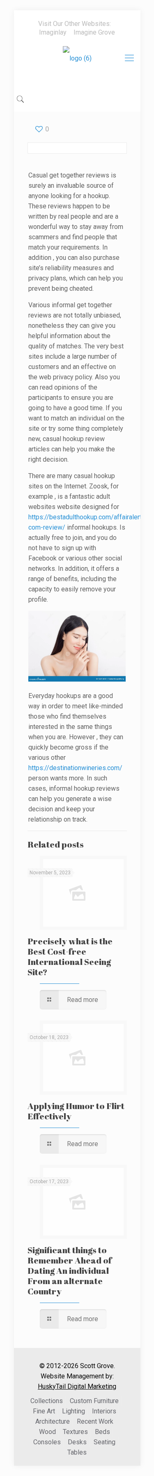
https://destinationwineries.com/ (75, 768)
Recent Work (95, 1421)
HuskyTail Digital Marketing (77, 1386)
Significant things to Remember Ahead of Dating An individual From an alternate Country (70, 1270)
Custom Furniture (94, 1401)
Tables (77, 1452)
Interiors (104, 1411)
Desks (77, 1442)
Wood (47, 1432)
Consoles (47, 1442)
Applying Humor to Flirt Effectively (76, 1111)
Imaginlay (53, 32)
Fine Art (44, 1411)
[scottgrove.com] (77, 64)
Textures (75, 1432)
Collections (46, 1401)
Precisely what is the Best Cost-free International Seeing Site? (70, 956)
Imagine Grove (94, 32)
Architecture (52, 1421)
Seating (104, 1442)
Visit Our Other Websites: (74, 24)
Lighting (73, 1411)
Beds (102, 1432)
